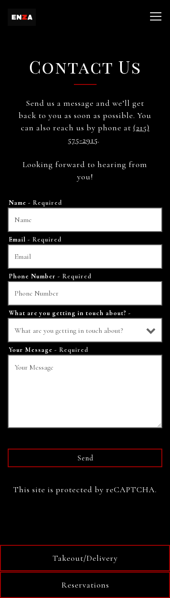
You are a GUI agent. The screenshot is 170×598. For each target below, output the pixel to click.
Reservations (85, 585)
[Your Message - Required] (85, 391)
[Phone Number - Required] (85, 293)
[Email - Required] (85, 256)
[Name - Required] (85, 220)
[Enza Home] (45, 16)
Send (85, 458)
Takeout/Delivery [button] (85, 558)
